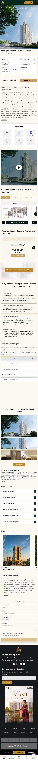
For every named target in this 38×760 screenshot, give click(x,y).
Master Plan (28, 197)
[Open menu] (35, 2)
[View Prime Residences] (19, 704)
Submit (19, 640)
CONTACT (14, 733)
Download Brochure (28, 80)
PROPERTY (6, 733)
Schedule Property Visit (9, 80)
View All (19, 465)
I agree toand (12, 635)
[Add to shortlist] (35, 59)
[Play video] (19, 167)
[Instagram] (17, 664)
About (15, 729)
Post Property (28, 2)
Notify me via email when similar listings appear (13, 633)
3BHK (6, 197)
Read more (4, 119)
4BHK (16, 197)
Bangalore (15, 7)
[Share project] (35, 63)
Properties (8, 7)
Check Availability (18, 255)
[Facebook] (14, 664)
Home (2, 7)
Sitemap (32, 729)
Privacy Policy (19, 635)
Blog (23, 729)
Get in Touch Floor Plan (16, 222)
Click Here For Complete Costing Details (19, 270)
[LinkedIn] (21, 664)
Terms (32, 733)
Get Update (7, 682)
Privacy (23, 733)
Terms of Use (10, 635)
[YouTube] (24, 664)
